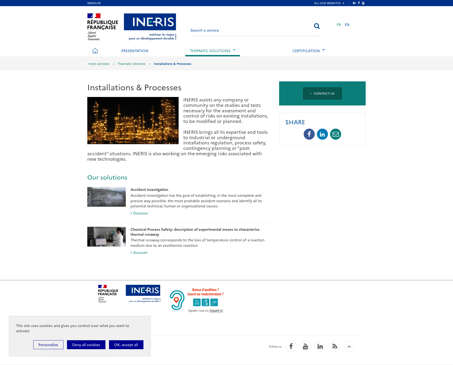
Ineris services (98, 63)
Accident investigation (149, 189)
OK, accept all (126, 344)
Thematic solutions (131, 63)
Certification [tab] (306, 50)
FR (339, 24)
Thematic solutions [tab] (210, 50)
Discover (140, 212)
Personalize (48, 344)
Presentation (134, 50)
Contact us (324, 93)
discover (140, 252)
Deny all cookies (86, 344)
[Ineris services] (150, 26)
